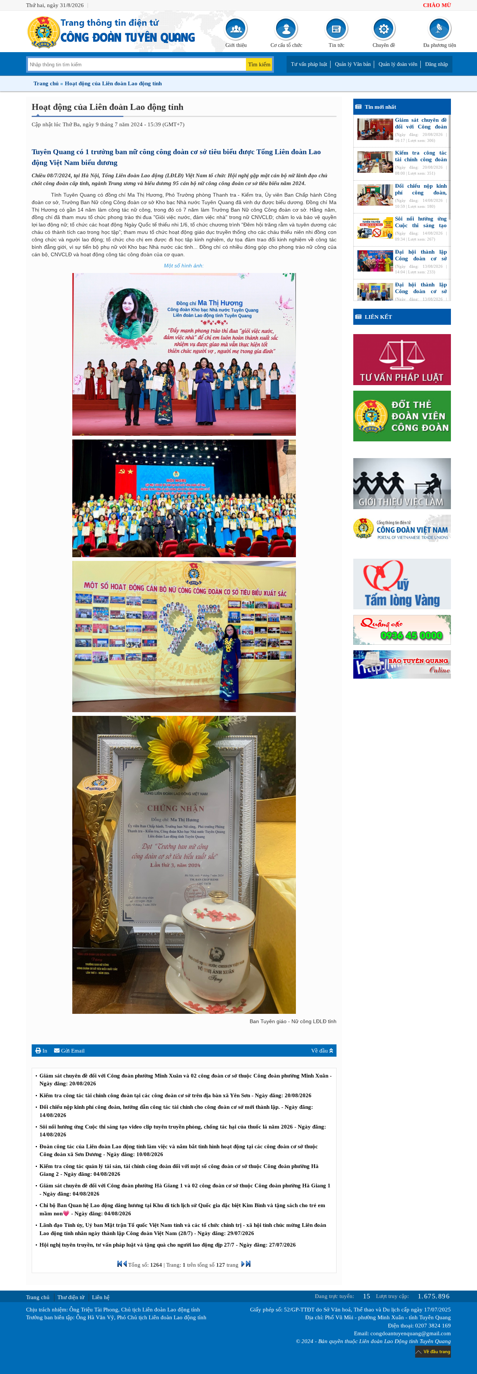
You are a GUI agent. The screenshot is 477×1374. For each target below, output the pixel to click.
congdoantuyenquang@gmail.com (410, 1333)
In (44, 1051)
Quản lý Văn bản (353, 64)
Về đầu (320, 1051)
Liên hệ (101, 1297)
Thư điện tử (70, 1297)
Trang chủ (46, 83)
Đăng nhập (436, 64)
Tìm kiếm (259, 64)
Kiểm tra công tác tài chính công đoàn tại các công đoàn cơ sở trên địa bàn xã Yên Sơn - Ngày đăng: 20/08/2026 (176, 1095)
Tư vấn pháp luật (309, 64)
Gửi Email (72, 1051)
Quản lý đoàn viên (398, 64)
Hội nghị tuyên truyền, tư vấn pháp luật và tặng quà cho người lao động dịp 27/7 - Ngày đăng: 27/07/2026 (168, 1245)
